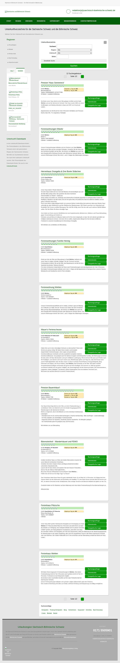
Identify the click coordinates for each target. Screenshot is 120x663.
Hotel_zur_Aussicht (15, 108)
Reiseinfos (41, 21)
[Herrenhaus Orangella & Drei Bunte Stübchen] (96, 178)
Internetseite (92, 102)
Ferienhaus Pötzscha (50, 505)
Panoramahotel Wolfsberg (17, 124)
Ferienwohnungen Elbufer (52, 129)
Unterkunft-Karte (12, 166)
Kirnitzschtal (12, 53)
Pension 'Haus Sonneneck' (52, 83)
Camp (43, 613)
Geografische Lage (94, 105)
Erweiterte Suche (49, 61)
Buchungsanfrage (94, 98)
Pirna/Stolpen (12, 45)
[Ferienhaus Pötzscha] (96, 512)
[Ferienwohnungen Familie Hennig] (96, 247)
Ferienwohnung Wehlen (51, 287)
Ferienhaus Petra (14, 95)
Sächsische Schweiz (60, 634)
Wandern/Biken (70, 21)
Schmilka (89, 610)
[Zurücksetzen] (105, 42)
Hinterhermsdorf (13, 62)
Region (18, 21)
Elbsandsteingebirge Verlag (70, 648)
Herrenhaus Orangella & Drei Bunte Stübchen (61, 171)
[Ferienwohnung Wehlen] (96, 294)
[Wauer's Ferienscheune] (96, 336)
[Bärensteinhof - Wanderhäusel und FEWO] (96, 448)
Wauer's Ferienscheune (51, 329)
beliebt (20, 71)
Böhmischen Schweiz (16, 637)
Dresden (28, 21)
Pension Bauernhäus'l (50, 387)
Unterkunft (55, 21)
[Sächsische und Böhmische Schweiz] (18, 11)
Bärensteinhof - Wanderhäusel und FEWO (59, 441)
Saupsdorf (81, 610)
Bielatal (11, 49)
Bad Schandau (13, 58)
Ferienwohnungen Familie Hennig (55, 241)
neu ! (12, 71)
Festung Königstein (56, 610)
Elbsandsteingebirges (70, 637)
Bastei (55, 613)
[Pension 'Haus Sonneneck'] (96, 89)
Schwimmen (72, 610)
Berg (65, 610)
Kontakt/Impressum (88, 21)
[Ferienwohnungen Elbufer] (96, 135)
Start (8, 21)
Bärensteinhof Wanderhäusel (18, 83)
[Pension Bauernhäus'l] (96, 394)
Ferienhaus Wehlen (49, 553)
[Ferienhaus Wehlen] (96, 560)
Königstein (45, 610)
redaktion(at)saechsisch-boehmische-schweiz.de (93, 10)
